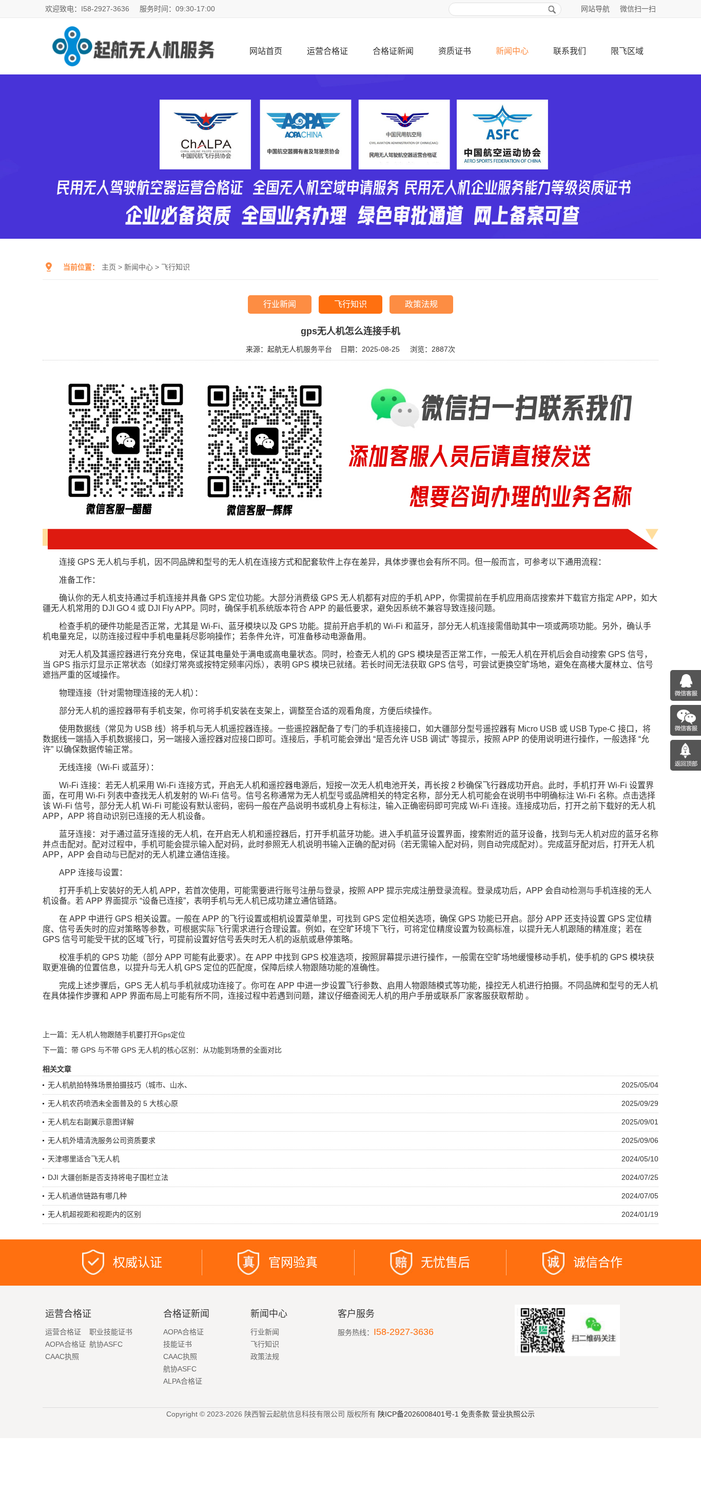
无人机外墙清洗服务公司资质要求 (101, 1140)
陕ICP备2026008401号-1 (418, 1414)
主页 (109, 267)
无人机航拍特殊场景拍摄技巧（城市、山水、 (119, 1085)
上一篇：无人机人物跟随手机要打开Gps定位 (114, 1034)
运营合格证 (327, 51)
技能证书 (177, 1344)
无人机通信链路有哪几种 (87, 1196)
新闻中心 (512, 51)
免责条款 (475, 1414)
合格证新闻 (393, 51)
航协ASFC (106, 1344)
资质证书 (454, 51)
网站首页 (265, 51)
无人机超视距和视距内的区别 (94, 1214)
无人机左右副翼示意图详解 (91, 1122)
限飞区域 (627, 51)
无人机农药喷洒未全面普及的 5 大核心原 (113, 1103)
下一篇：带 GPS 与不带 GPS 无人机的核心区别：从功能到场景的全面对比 (162, 1050)
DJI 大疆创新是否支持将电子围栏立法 (108, 1177)
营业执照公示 (513, 1414)
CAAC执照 (62, 1356)
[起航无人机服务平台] (133, 70)
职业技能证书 (110, 1332)
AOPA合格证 (65, 1344)
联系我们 (569, 51)
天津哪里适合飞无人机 (84, 1159)
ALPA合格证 (182, 1381)
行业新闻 (279, 304)
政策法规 (421, 304)
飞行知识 (175, 267)
